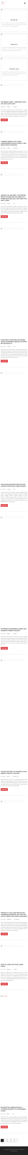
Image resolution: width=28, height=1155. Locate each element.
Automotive (16, 919)
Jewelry (15, 969)
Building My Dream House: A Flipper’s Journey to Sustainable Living (13, 1109)
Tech (14, 346)
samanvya (9, 919)
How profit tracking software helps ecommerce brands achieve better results (14, 341)
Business (15, 633)
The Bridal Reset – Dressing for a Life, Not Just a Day (13, 103)
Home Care (15, 148)
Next (16, 1140)
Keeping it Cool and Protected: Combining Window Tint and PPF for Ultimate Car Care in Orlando (14, 914)
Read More (5, 29)
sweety (8, 776)
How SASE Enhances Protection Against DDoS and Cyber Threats (13, 485)
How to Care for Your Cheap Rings (12, 965)
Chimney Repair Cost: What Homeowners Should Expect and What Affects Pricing (13, 143)
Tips (14, 203)
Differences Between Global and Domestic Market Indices (13, 630)
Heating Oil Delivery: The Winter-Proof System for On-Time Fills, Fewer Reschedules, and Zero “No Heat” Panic (14, 197)
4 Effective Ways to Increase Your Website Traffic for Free (14, 772)
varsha (8, 106)
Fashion (15, 106)
